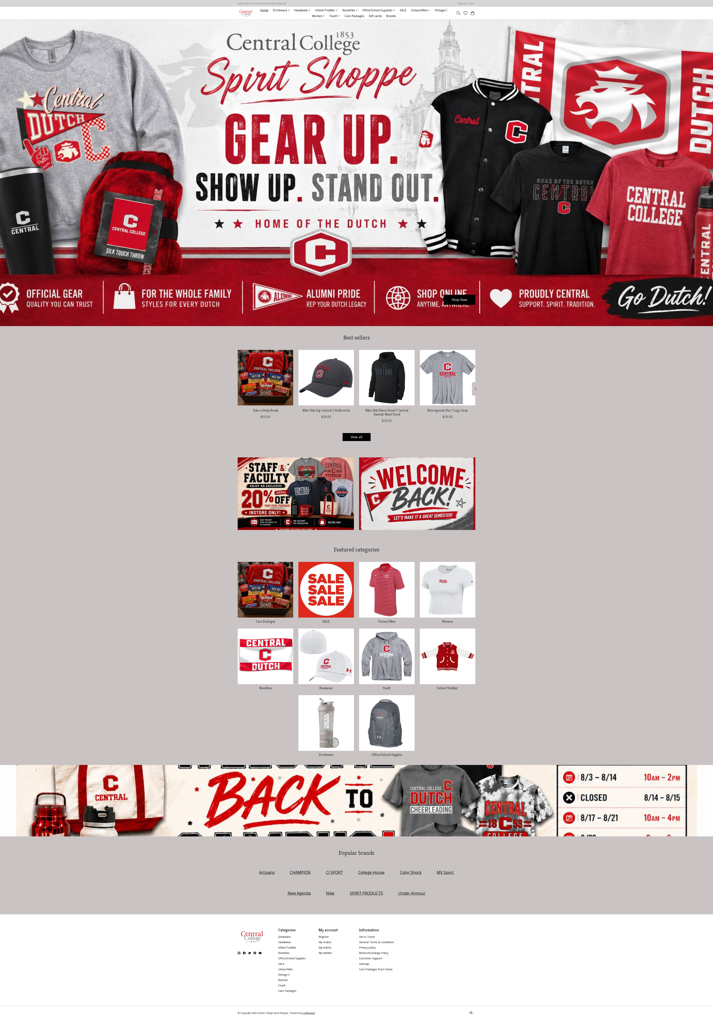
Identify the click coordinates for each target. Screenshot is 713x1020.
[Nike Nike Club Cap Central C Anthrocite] (326, 377)
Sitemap (364, 964)
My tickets (325, 947)
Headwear (326, 688)
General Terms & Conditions (376, 942)
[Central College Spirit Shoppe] (246, 13)
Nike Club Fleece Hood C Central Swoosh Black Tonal (386, 412)
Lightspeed (309, 1013)
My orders (325, 942)
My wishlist (325, 953)
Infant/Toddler (447, 688)
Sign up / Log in (466, 3)
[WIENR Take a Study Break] (265, 377)
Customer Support (370, 958)
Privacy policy (367, 947)
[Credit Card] (471, 1013)
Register (324, 937)
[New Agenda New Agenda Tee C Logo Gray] (447, 377)
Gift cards (375, 16)
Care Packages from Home (376, 969)
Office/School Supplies (387, 755)
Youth (387, 688)
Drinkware (326, 755)
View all (356, 437)
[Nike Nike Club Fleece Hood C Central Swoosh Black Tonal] (387, 377)
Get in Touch (367, 937)
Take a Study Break (265, 410)
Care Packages (354, 16)
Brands (391, 16)
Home (264, 10)
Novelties (265, 688)
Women (447, 621)
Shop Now (459, 299)
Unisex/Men (387, 621)
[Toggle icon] (458, 13)
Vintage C (441, 10)
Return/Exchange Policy (373, 953)
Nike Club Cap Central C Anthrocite (326, 410)
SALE (403, 10)
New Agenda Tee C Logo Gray (447, 410)
